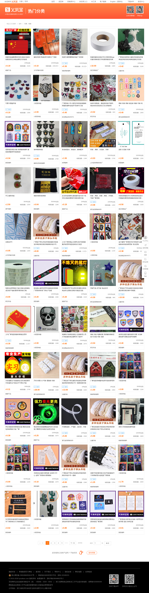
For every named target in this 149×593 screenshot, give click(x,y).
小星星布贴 (37, 116)
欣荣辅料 (65, 163)
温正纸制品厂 (94, 70)
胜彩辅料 (8, 163)
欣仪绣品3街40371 (68, 117)
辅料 (20, 24)
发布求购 (92, 553)
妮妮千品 (8, 70)
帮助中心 (58, 572)
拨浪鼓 (38, 572)
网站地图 (78, 572)
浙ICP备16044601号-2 (55, 578)
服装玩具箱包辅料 (39, 163)
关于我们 (47, 572)
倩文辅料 (8, 117)
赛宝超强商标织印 (124, 117)
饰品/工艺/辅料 (11, 24)
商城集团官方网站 (25, 572)
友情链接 (88, 572)
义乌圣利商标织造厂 (96, 163)
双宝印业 (93, 116)
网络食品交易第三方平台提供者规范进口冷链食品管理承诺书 (31, 585)
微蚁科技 (12, 572)
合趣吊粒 (121, 71)
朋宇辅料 (8, 209)
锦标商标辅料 (66, 71)
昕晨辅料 (121, 163)
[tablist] (74, 565)
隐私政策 (68, 572)
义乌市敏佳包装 (39, 70)
